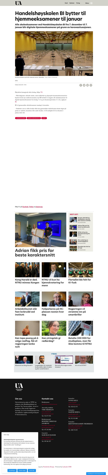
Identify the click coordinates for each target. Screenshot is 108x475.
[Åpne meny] (91, 3)
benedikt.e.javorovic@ (48, 425)
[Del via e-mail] (87, 85)
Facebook (25, 207)
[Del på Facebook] (80, 85)
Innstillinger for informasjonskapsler (96, 473)
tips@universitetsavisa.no (49, 404)
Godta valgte (22, 470)
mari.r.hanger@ (46, 437)
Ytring (78, 3)
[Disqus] (54, 144)
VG (41, 92)
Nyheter (72, 3)
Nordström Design (48, 467)
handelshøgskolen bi (34, 118)
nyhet (44, 118)
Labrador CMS (67, 467)
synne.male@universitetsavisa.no (74, 403)
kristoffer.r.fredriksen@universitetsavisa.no (75, 427)
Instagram (39, 207)
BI (16, 102)
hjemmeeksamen (20, 118)
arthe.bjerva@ (74, 414)
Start (66, 3)
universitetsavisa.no (47, 414)
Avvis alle (31, 470)
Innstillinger (12, 470)
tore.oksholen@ (46, 412)
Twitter (31, 207)
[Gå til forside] (18, 3)
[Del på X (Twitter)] (84, 85)
